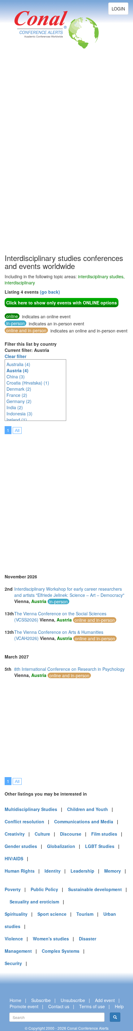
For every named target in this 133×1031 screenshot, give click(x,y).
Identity (53, 871)
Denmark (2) (18, 389)
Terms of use (92, 1006)
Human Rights (20, 871)
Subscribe (41, 1000)
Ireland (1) (16, 420)
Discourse (70, 834)
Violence (14, 938)
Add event (105, 1000)
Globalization (61, 846)
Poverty (13, 889)
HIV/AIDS (14, 858)
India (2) (14, 407)
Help (119, 1006)
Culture (42, 834)
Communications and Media (83, 821)
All (17, 430)
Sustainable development (95, 889)
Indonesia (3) (19, 413)
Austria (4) (17, 370)
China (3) (15, 376)
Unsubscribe (73, 1000)
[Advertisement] (29, 160)
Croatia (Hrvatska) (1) (27, 383)
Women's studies (51, 938)
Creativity (15, 834)
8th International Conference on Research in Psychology (69, 669)
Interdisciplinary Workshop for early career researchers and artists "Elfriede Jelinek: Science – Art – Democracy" (69, 592)
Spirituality (16, 914)
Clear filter (15, 356)
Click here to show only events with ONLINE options (61, 303)
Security (13, 963)
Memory (112, 871)
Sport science (51, 914)
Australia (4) (18, 364)
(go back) (50, 292)
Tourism (84, 914)
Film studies (104, 834)
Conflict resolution (24, 821)
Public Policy (44, 889)
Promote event (24, 1006)
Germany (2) (19, 401)
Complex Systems (60, 951)
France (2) (16, 395)
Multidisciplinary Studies (31, 809)
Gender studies (21, 846)
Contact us (58, 1006)
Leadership (82, 871)
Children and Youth (87, 809)
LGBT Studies (99, 846)
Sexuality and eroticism (34, 902)
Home (15, 1000)
